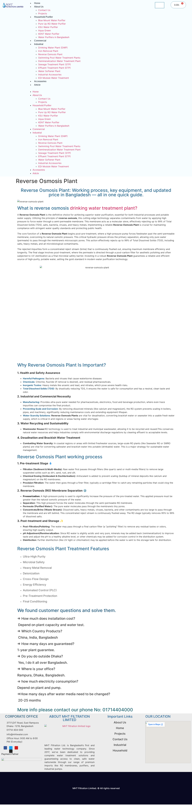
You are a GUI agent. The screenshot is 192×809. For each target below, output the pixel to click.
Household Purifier (43, 17)
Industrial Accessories (49, 74)
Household (120, 750)
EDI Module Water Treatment (53, 77)
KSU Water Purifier (48, 27)
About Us (38, 6)
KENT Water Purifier (48, 33)
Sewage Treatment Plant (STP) (54, 64)
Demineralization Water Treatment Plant (59, 61)
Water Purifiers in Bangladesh (53, 37)
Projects (42, 13)
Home (36, 92)
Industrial (38, 44)
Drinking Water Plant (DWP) (53, 47)
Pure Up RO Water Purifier (52, 23)
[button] (89, 88)
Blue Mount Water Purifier (51, 20)
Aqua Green (44, 30)
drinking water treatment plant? (103, 208)
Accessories (40, 81)
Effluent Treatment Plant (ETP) (54, 67)
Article (37, 85)
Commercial (40, 40)
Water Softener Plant (49, 71)
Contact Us (44, 10)
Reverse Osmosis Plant (50, 54)
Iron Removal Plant (48, 51)
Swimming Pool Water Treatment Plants (59, 57)
